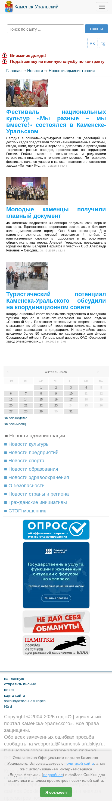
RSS (8, 706)
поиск (9, 689)
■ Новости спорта (24, 460)
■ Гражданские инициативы (35, 501)
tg (103, 43)
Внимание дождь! (28, 55)
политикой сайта (79, 763)
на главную (14, 678)
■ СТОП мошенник (25, 510)
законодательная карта (25, 700)
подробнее (53, 774)
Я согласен (56, 792)
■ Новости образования (31, 468)
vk (92, 43)
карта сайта (14, 695)
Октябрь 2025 (56, 371)
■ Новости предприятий (31, 452)
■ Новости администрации (35, 435)
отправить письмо (20, 683)
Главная (13, 70)
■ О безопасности (24, 485)
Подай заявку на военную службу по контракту (57, 61)
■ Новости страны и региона (36, 493)
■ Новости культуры (26, 443)
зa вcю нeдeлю (15, 417)
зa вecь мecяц (15, 423)
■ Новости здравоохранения (36, 476)
